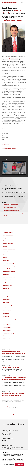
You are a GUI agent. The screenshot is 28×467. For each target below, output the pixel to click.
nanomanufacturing (7, 296)
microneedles (6, 291)
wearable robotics (6, 338)
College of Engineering (7, 438)
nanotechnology (6, 299)
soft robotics (5, 321)
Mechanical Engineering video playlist (15, 447)
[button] (23, 2)
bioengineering (6, 238)
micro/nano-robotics (7, 280)
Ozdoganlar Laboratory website (9, 148)
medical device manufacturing (9, 271)
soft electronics (6, 316)
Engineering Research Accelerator (15, 58)
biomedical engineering (8, 243)
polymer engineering (7, 305)
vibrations (5, 335)
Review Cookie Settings (9, 464)
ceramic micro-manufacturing (9, 249)
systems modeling (6, 327)
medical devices (6, 274)
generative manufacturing (8, 263)
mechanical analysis (7, 268)
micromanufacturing (7, 285)
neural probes (6, 302)
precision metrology (7, 310)
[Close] (25, 452)
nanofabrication (6, 294)
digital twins (5, 254)
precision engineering (7, 308)
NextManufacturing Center (10, 215)
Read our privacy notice (10, 462)
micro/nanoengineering (8, 282)
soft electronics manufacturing (9, 319)
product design (6, 313)
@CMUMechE (9, 444)
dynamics (5, 257)
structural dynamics (7, 324)
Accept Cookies (19, 464)
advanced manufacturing (8, 235)
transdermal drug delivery (8, 333)
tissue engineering (7, 330)
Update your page (9, 414)
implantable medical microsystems (10, 266)
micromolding (6, 288)
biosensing (5, 246)
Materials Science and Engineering (12, 20)
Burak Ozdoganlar (5, 144)
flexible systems (6, 260)
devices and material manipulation (10, 252)
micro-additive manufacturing (9, 277)
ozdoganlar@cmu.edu (6, 141)
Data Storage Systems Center (10, 207)
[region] (14, 458)
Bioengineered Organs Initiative (11, 204)
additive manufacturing (8, 232)
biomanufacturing (6, 240)
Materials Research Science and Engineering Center (15, 213)
